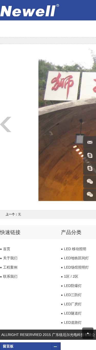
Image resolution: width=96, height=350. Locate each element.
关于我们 (8, 258)
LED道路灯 (71, 322)
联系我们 (8, 276)
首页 (5, 249)
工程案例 (8, 267)
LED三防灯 (71, 295)
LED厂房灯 (71, 304)
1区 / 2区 (69, 276)
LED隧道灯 (71, 313)
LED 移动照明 (73, 249)
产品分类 (71, 232)
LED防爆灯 (71, 286)
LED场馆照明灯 (75, 267)
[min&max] (55, 346)
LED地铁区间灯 (75, 258)
